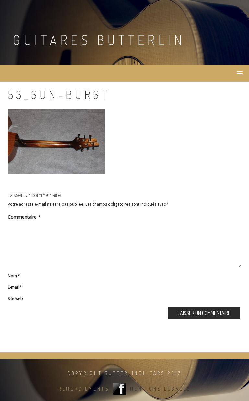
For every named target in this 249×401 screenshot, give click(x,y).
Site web (15, 298)
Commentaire (24, 217)
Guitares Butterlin (99, 39)
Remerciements (83, 389)
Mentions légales (160, 389)
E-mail (15, 287)
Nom (14, 276)
